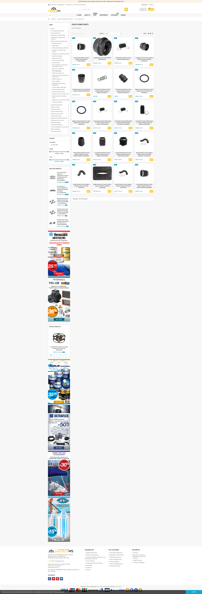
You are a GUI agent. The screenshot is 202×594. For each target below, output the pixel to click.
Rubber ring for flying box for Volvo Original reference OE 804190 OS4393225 (144, 91)
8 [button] (63, 355)
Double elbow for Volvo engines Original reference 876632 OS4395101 (81, 186)
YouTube (53, 578)
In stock (54, 144)
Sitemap (88, 569)
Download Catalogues (139, 562)
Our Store (135, 552)
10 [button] (67, 355)
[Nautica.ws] (58, 9)
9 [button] (65, 355)
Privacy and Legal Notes (92, 555)
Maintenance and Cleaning (116, 555)
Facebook (49, 578)
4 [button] (56, 355)
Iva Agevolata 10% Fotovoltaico (94, 563)
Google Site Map (137, 560)
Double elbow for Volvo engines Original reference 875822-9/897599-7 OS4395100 (144, 154)
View (145, 33)
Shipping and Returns (91, 552)
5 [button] (58, 355)
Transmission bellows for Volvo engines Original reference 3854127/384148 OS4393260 (144, 186)
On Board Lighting (114, 561)
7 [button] (61, 355)
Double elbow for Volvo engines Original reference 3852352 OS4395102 (123, 186)
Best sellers (89, 565)
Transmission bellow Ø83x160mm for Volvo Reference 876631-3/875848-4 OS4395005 (123, 122)
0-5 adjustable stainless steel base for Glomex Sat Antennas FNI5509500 (59, 348)
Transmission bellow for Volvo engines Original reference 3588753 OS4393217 (102, 91)
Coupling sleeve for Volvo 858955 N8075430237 (102, 58)
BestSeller (62, 4)
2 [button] (52, 355)
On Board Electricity (115, 566)
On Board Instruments (115, 557)
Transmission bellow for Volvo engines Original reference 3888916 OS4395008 (102, 154)
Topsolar (135, 558)
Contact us (89, 567)
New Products (53, 4)
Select (106, 33)
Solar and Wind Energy (115, 559)
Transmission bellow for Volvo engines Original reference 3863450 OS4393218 (123, 91)
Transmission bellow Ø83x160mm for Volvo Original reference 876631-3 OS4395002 (102, 122)
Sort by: (102, 33)
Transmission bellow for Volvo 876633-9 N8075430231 (123, 58)
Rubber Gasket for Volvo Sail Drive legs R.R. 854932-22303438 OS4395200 (102, 186)
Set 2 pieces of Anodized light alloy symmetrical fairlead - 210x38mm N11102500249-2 (63, 189)
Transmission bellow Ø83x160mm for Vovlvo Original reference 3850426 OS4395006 (144, 122)
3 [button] (54, 355)
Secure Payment (90, 561)
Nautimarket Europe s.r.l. (139, 556)
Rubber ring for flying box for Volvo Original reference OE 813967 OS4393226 (81, 122)
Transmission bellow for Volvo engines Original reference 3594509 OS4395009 (123, 154)
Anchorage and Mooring (116, 552)
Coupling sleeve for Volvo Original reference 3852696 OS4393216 (81, 90)
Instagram (61, 578)
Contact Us (70, 4)
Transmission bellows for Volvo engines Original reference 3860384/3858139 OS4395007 (81, 154)
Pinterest (57, 578)
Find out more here (59, 592)
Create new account (80, 4)
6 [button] (59, 355)
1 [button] (50, 355)
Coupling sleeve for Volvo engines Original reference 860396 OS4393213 (144, 59)
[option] (59, 341)
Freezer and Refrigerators (116, 563)
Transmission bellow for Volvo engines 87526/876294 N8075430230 (81, 59)
